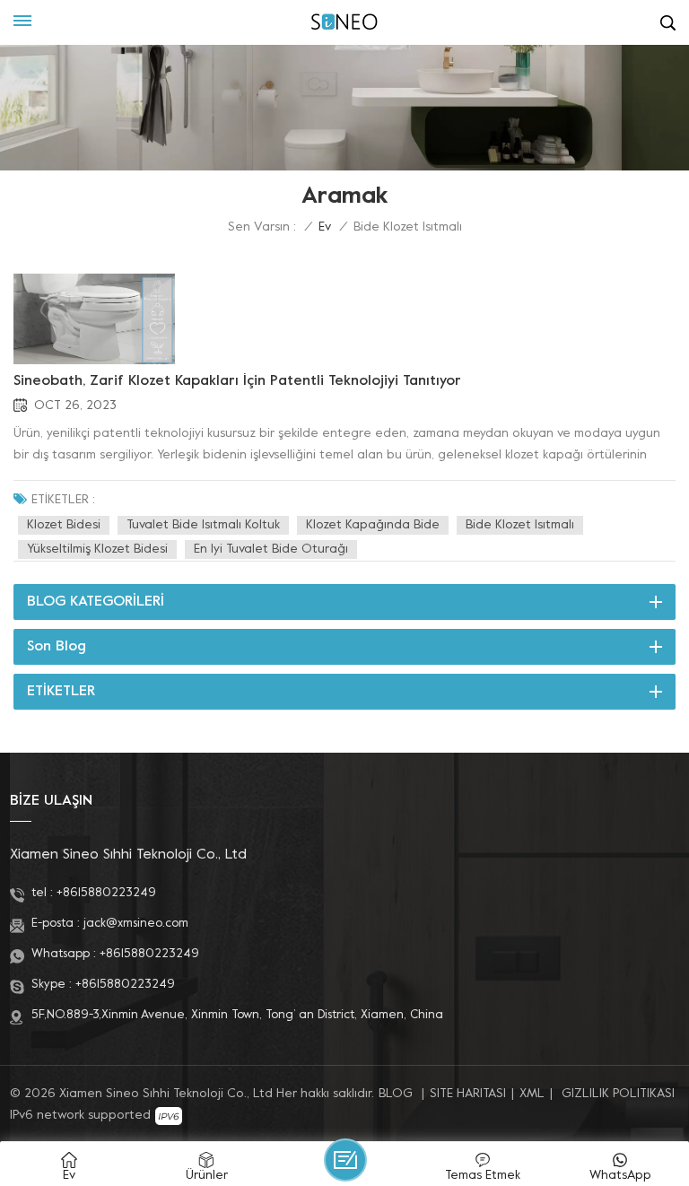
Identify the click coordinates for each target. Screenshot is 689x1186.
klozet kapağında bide (373, 525)
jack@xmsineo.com (135, 923)
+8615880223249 (106, 893)
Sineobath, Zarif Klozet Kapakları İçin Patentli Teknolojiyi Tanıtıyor (237, 381)
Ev (324, 227)
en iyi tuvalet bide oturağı (271, 549)
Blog (396, 1094)
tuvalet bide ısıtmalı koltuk (203, 525)
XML (532, 1094)
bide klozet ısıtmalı (520, 525)
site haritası (468, 1094)
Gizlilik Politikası (618, 1094)
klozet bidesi (63, 525)
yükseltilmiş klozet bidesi (97, 549)
